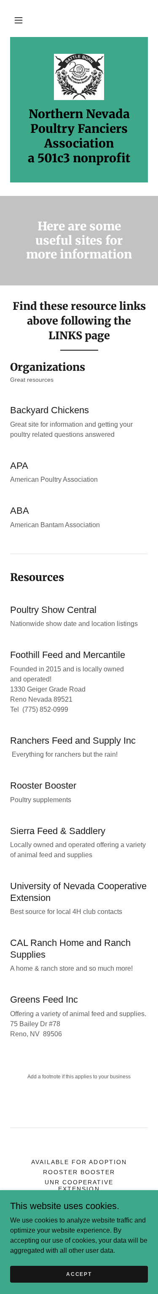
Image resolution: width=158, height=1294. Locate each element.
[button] (18, 20)
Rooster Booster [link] (79, 1172)
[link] (79, 77)
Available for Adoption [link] (78, 1162)
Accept (78, 1274)
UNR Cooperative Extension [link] (79, 1185)
